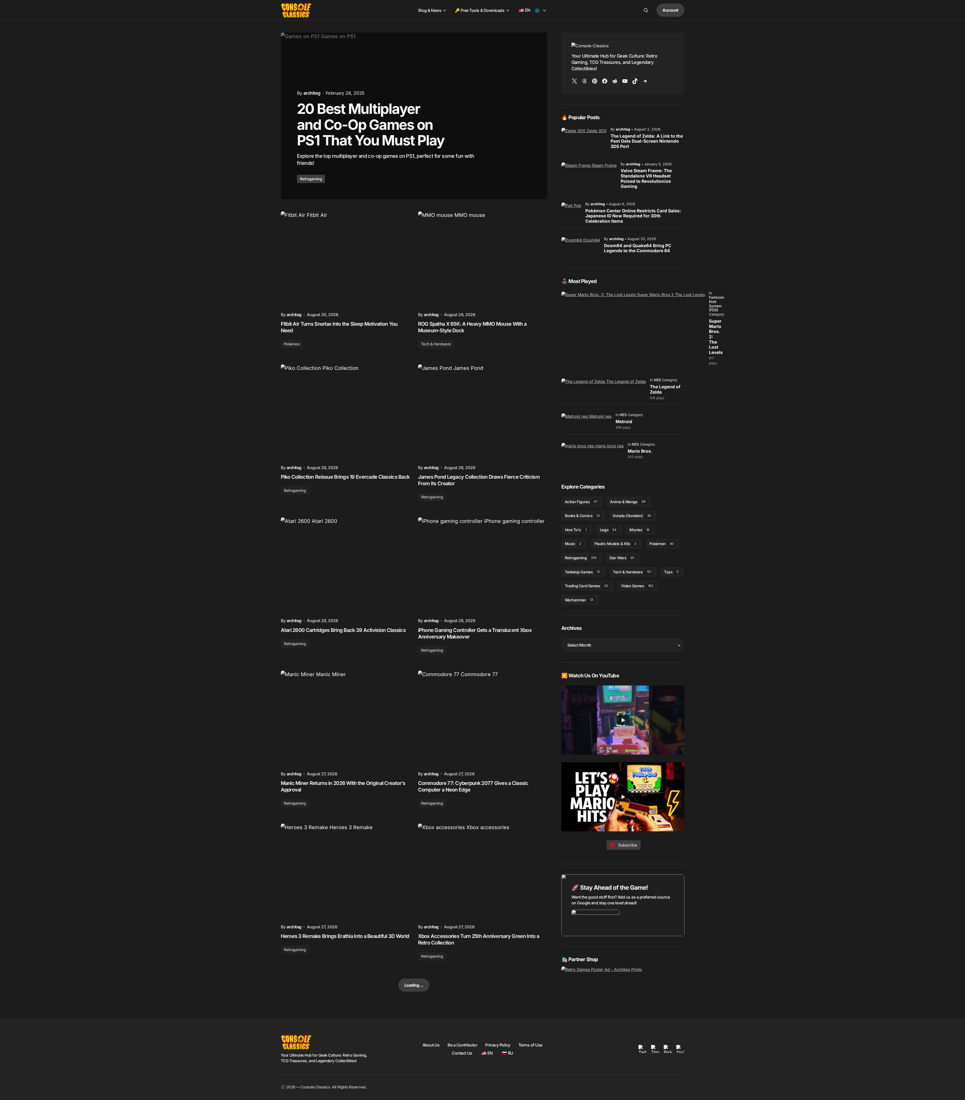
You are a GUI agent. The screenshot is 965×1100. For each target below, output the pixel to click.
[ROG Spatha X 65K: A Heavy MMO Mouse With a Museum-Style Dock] (482, 259)
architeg (623, 129)
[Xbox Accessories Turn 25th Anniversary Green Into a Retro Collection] (482, 872)
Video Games (637, 585)
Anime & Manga (627, 501)
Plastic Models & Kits (615, 543)
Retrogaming (295, 490)
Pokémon (292, 344)
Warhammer (579, 600)
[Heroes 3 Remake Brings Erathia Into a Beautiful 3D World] (345, 872)
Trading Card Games (586, 585)
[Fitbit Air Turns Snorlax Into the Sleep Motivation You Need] (345, 259)
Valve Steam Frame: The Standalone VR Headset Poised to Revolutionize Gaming (646, 178)
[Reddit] (615, 81)
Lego (608, 529)
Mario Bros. (640, 451)
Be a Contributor (462, 1044)
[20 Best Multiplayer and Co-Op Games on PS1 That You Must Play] (414, 116)
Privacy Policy (497, 1044)
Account (670, 10)
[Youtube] (625, 81)
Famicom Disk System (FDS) (716, 303)
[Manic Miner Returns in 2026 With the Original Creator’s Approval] (345, 719)
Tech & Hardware (436, 344)
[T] (645, 81)
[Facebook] (605, 81)
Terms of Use (530, 1044)
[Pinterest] (595, 81)
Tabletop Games (582, 572)
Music (573, 543)
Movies (639, 529)
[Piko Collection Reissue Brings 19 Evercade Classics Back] (345, 412)
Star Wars (621, 557)
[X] (574, 81)
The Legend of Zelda (665, 389)
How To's (576, 529)
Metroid (624, 421)
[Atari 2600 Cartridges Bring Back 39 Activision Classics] (345, 565)
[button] (646, 10)
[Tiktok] (635, 81)
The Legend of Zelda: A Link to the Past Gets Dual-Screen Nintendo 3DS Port (647, 141)
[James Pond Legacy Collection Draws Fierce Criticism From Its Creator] (482, 412)
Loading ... (414, 985)
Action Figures (581, 501)
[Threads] (585, 81)
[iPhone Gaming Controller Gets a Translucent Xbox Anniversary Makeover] (482, 565)
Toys (671, 572)
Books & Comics (582, 515)
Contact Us (462, 1053)
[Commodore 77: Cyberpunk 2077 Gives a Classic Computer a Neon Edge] (482, 719)
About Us (431, 1044)
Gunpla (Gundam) (632, 515)
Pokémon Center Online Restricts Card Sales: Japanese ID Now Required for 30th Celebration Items (633, 216)
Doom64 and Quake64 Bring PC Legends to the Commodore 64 (637, 248)
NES (657, 380)
